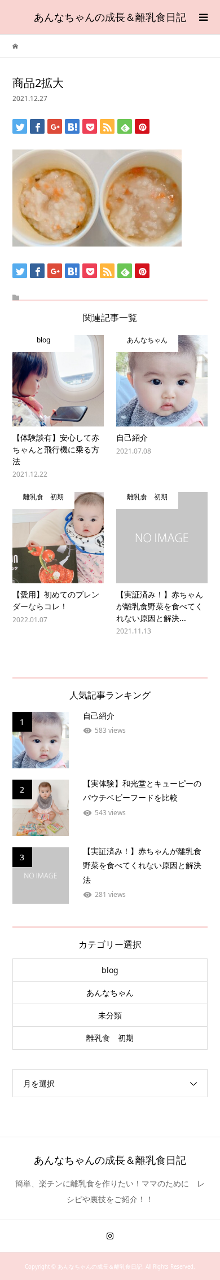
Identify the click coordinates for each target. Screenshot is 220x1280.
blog (110, 970)
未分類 (110, 1015)
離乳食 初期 (110, 1037)
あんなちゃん (110, 992)
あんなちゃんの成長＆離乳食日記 (110, 17)
